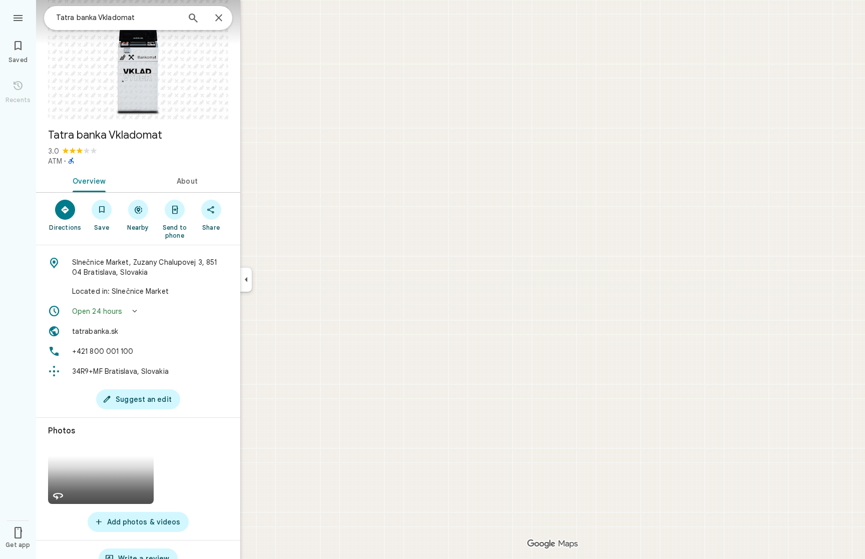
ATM (55, 161)
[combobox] (117, 18)
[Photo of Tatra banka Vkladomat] (138, 60)
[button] (138, 311)
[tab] (87, 180)
